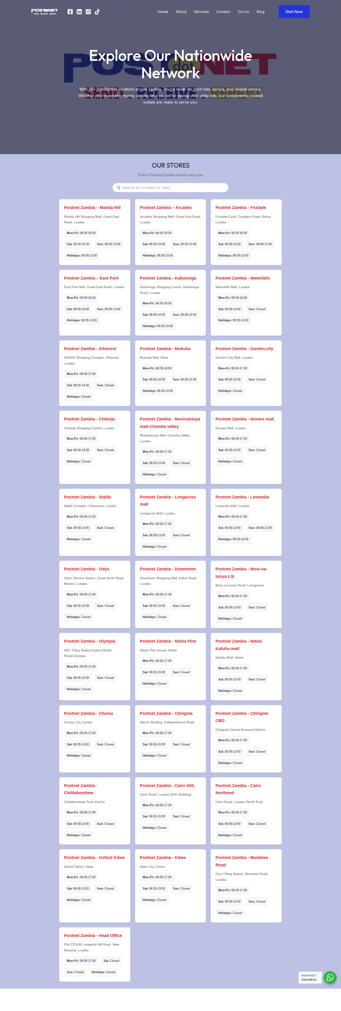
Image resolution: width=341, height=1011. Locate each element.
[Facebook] (70, 12)
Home (163, 11)
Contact (223, 11)
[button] (291, 11)
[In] (79, 12)
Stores (243, 11)
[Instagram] (88, 12)
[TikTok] (97, 12)
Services (201, 11)
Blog (260, 11)
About (181, 11)
